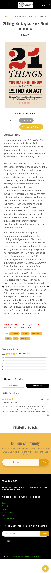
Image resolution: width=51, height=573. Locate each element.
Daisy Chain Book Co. (17, 556)
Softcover (24, 339)
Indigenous (36, 334)
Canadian (14, 334)
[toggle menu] (3, 5)
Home (7, 16)
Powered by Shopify (32, 556)
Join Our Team (7, 513)
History (25, 334)
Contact (5, 506)
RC (16, 339)
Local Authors (7, 509)
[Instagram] (8, 541)
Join (44, 462)
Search (4, 503)
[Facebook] (3, 541)
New (8, 339)
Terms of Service (8, 519)
